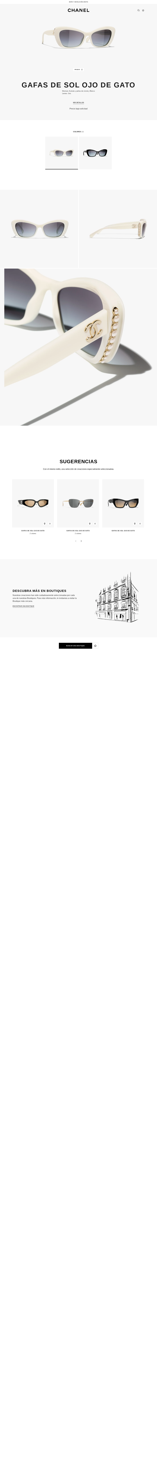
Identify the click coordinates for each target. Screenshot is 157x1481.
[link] (143, 10)
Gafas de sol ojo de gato (29, 531)
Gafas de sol (38, 693)
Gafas (27, 693)
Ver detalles (78, 102)
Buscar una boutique (75, 645)
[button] (33, 18)
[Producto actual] (61, 153)
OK (142, 675)
